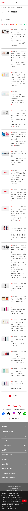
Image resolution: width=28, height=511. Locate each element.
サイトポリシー (17, 486)
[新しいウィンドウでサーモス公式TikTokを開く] (8, 413)
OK (24, 501)
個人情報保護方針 (14, 488)
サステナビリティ (7, 454)
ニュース (4, 440)
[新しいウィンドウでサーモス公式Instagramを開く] (14, 413)
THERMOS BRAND (7, 431)
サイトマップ (10, 486)
